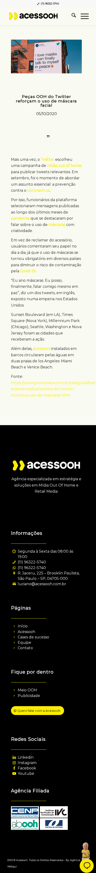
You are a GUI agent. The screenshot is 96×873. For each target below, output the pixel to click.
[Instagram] (14, 762)
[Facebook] (14, 768)
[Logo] (39, 16)
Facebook (27, 768)
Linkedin (26, 757)
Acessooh (26, 631)
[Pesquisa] (71, 16)
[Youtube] (14, 773)
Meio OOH (27, 690)
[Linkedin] (14, 757)
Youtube (26, 773)
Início (23, 626)
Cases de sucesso (33, 637)
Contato (25, 648)
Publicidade (29, 695)
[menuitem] (71, 16)
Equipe (24, 642)
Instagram (27, 763)
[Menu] (82, 16)
